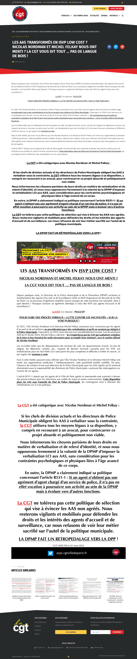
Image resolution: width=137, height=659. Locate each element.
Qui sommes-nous (81, 16)
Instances (114, 16)
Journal (104, 16)
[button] (122, 15)
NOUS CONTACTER (68, 643)
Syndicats (65, 16)
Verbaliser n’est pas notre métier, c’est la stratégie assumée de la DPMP (21, 598)
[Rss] (122, 2)
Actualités (94, 16)
